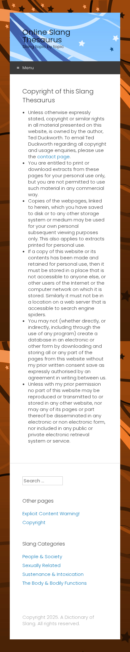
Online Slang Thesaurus (46, 36)
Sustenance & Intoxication (53, 574)
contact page (53, 156)
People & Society (42, 556)
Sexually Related (41, 565)
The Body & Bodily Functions (54, 583)
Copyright (33, 522)
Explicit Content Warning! (51, 513)
